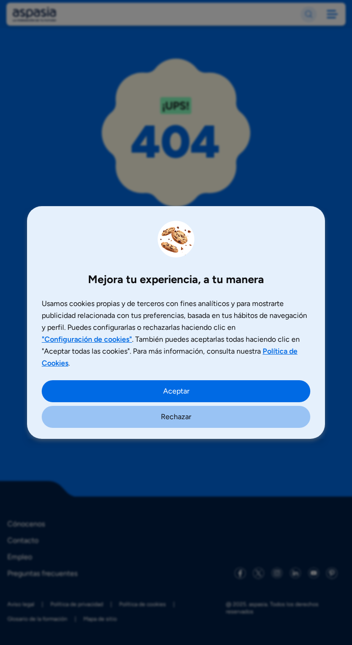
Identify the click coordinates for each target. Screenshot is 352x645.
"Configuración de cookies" (87, 339)
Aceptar (176, 391)
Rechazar (176, 416)
